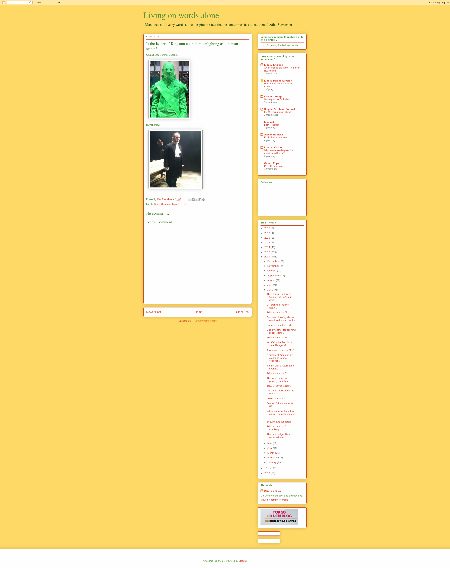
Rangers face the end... (280, 325)
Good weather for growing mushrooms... (281, 331)
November (273, 265)
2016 (267, 237)
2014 (267, 247)
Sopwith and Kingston (279, 421)
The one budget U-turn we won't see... (279, 436)
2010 (267, 473)
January (272, 462)
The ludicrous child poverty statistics (277, 379)
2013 (267, 252)
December (273, 261)
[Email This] (190, 199)
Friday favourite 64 (277, 337)
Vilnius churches (276, 398)
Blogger (242, 561)
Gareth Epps (271, 163)
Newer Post (153, 311)
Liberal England (273, 64)
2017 (267, 233)
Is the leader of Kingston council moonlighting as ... (281, 414)
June (270, 289)
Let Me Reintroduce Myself (278, 112)
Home (198, 311)
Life (184, 204)
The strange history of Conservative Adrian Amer (279, 297)
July (269, 285)
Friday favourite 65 (277, 312)
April (270, 448)
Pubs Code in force (274, 166)
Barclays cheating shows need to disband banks (281, 319)
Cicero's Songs (273, 96)
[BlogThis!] (193, 199)
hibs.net (269, 122)
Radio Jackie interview (275, 137)
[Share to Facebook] (200, 199)
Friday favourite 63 (277, 373)
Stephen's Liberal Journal (279, 109)
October (272, 270)
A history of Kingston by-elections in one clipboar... (280, 357)
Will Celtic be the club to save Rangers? (280, 344)
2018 (267, 228)
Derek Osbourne (162, 204)
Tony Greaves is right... (279, 385)
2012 (267, 256)
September (273, 275)
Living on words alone (181, 14)
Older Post (242, 311)
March (271, 452)
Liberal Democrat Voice (278, 80)
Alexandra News (274, 134)
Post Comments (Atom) (205, 321)
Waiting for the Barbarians (277, 99)
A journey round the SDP (280, 350)
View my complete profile (274, 499)
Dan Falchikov (272, 490)
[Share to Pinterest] (203, 199)
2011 (267, 468)
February (272, 457)
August (271, 280)
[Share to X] (196, 199)
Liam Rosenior (271, 125)
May (270, 443)
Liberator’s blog (273, 147)
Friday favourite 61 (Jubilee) (277, 428)
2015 (267, 242)
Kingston (176, 204)
